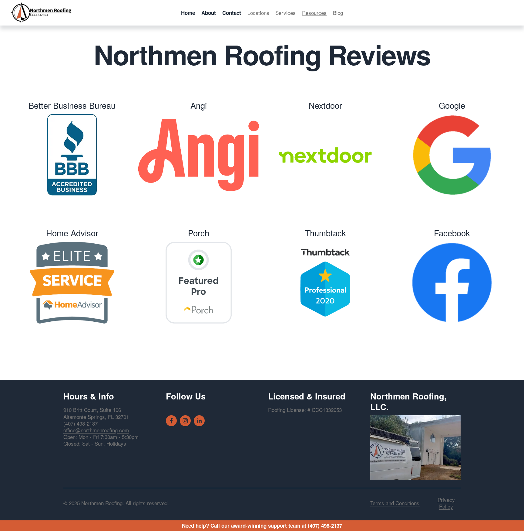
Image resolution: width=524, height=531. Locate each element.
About (208, 12)
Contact (231, 12)
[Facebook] (171, 420)
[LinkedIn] (199, 420)
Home (188, 12)
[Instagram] (185, 420)
